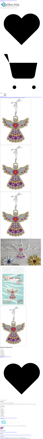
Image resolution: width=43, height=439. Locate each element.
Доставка (6, 0)
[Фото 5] (13, 326)
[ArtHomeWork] (10, 7)
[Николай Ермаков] (3, 429)
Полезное (10, 0)
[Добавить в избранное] (21, 399)
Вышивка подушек (16, 97)
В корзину (1, 357)
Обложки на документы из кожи (6, 97)
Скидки (8, 0)
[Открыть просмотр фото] (15, 121)
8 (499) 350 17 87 (2, 418)
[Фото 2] (15, 215)
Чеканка (11, 97)
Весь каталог (1, 96)
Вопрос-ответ (13, 0)
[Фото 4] (12, 286)
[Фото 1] (15, 168)
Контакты (16, 0)
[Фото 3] (20, 252)
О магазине (1, 0)
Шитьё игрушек (21, 97)
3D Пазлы (1, 97)
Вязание (24, 97)
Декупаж (13, 97)
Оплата (4, 0)
